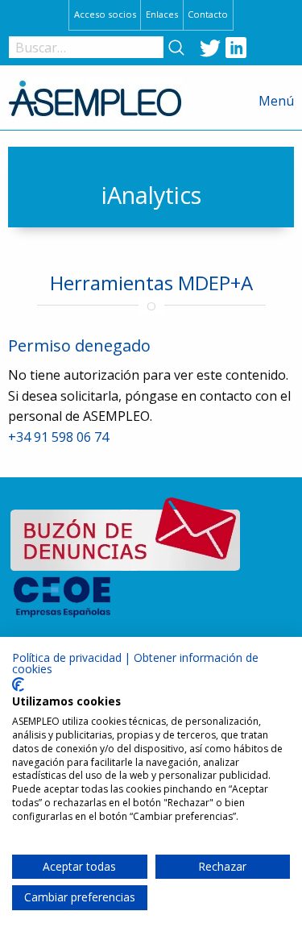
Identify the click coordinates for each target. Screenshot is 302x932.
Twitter (210, 47)
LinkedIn (236, 47)
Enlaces (162, 14)
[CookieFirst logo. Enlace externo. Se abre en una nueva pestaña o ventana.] (18, 684)
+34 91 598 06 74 (58, 437)
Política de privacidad (67, 657)
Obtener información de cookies (135, 663)
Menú (276, 101)
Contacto (208, 14)
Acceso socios (105, 14)
